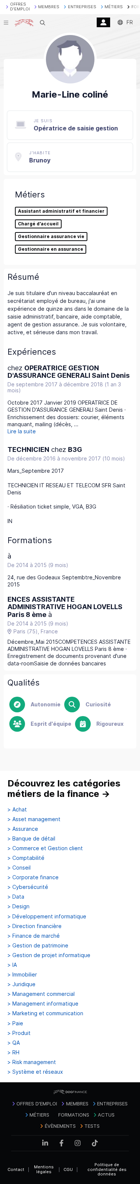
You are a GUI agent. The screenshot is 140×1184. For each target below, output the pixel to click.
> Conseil (19, 868)
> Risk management (31, 1062)
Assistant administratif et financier (61, 211)
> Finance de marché (33, 936)
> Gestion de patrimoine (37, 946)
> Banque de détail (31, 839)
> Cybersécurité (27, 887)
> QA (13, 1043)
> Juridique (21, 984)
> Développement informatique (46, 916)
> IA (12, 965)
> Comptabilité (25, 858)
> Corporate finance (33, 877)
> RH (13, 1052)
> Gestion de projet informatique (48, 955)
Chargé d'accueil (38, 224)
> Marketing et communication (45, 1013)
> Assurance (22, 829)
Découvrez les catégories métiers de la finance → (64, 788)
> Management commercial (41, 994)
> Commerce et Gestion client (45, 848)
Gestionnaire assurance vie (51, 236)
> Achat (17, 810)
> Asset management (33, 819)
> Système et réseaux (35, 1072)
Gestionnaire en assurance (50, 249)
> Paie (15, 1023)
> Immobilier (22, 975)
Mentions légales (44, 1169)
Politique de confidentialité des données (107, 1169)
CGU (68, 1169)
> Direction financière (34, 926)
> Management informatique (42, 1004)
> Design (18, 906)
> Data (15, 897)
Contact (15, 1169)
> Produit (19, 1033)
